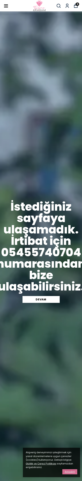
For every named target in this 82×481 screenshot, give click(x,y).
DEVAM (41, 299)
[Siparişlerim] (67, 5)
